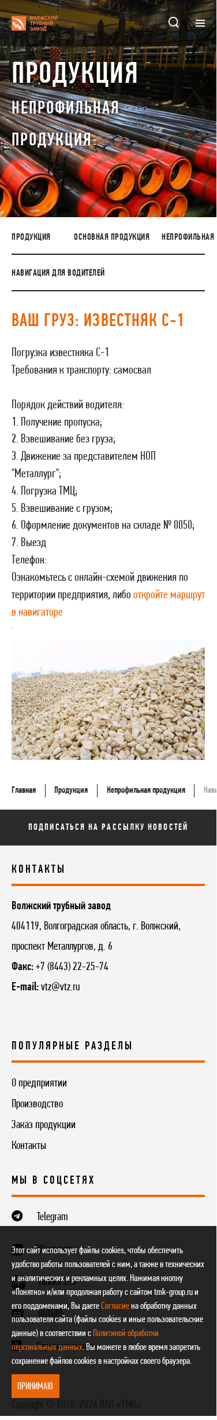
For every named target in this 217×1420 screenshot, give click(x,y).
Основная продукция (111, 237)
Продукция (31, 237)
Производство (37, 1104)
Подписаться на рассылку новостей (108, 827)
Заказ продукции (44, 1125)
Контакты (29, 1146)
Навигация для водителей (58, 273)
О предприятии (39, 1083)
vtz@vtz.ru (60, 987)
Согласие (115, 1306)
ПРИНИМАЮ (35, 1387)
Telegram (52, 1217)
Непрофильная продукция (146, 790)
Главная (24, 790)
